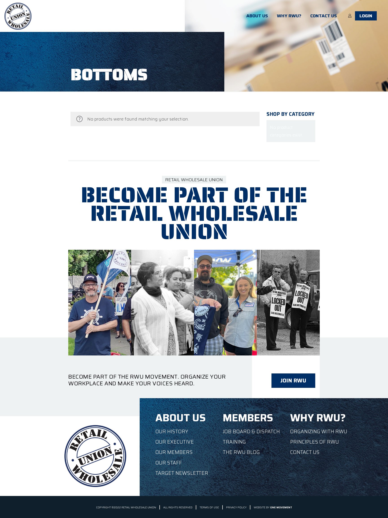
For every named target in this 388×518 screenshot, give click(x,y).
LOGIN (365, 15)
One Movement (281, 507)
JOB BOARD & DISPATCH (251, 431)
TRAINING (234, 442)
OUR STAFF (168, 463)
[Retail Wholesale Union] (17, 15)
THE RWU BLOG (241, 452)
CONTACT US (305, 452)
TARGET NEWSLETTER (181, 473)
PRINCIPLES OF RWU (314, 442)
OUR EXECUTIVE (174, 442)
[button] (293, 380)
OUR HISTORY (171, 431)
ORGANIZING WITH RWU (318, 431)
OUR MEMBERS (174, 452)
